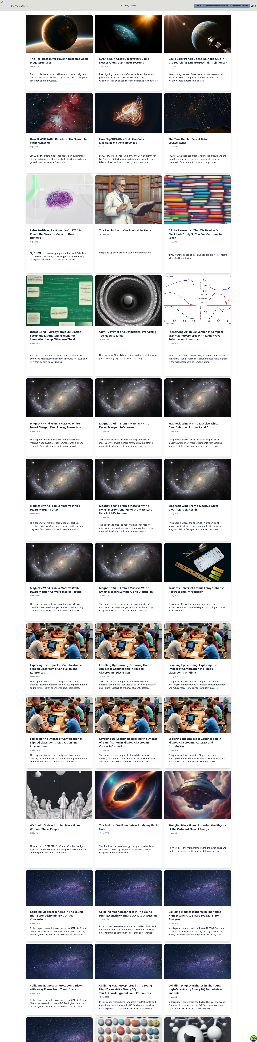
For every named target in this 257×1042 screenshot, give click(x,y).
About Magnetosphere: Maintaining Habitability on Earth (221, 5)
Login (253, 5)
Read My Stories (128, 5)
